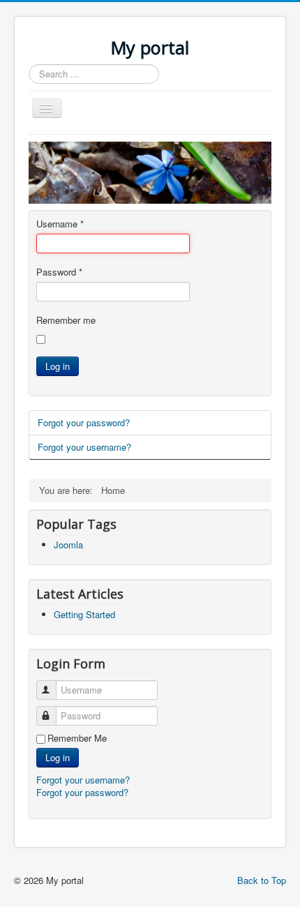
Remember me (66, 320)
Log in (57, 366)
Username (60, 224)
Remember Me (77, 738)
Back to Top (261, 880)
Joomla (68, 544)
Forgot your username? (84, 447)
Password (59, 272)
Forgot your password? (84, 422)
